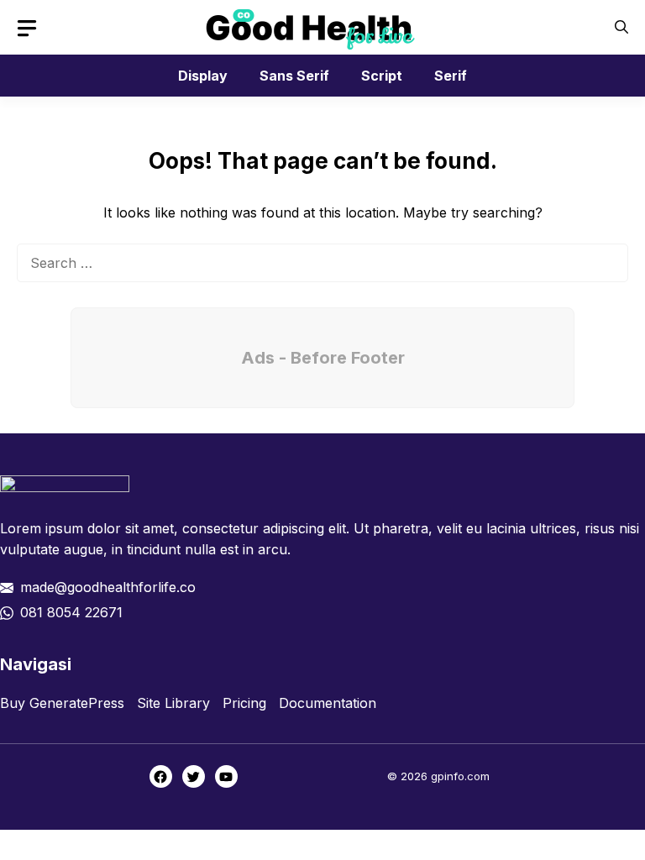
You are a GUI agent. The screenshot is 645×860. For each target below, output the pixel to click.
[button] (621, 27)
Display (203, 75)
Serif (450, 75)
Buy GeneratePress (62, 703)
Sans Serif (294, 75)
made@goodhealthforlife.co (108, 587)
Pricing (244, 703)
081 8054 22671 (71, 612)
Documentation (327, 703)
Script (381, 75)
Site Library (173, 703)
